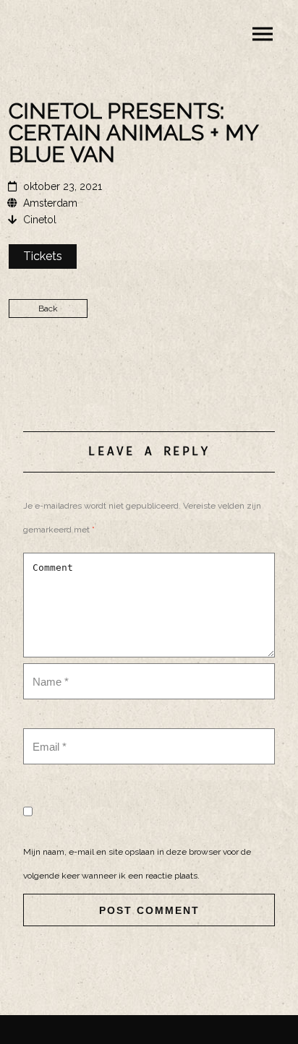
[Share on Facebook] (149, 368)
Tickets (42, 256)
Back (48, 308)
